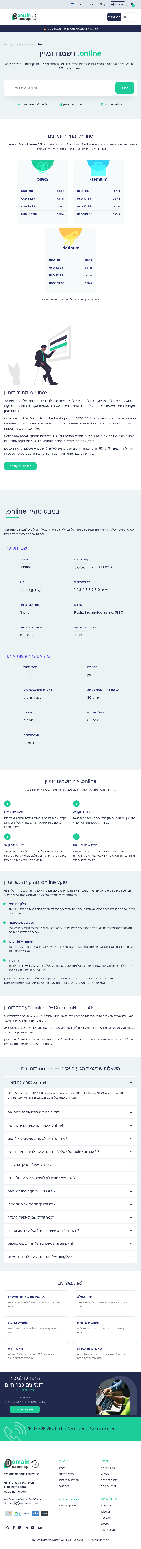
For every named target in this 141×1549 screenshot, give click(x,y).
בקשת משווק (23, 1409)
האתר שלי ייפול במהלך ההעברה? (32, 1164)
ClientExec (108, 1530)
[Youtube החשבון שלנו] (40, 1527)
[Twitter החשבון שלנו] (19, 1527)
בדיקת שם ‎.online (20, 466)
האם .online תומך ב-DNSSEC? (32, 1191)
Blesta (105, 1524)
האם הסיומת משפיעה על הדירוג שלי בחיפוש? (41, 1243)
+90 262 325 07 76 (45, 1429)
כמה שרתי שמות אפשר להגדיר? (31, 1217)
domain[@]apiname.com (21, 1503)
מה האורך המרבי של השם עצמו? (32, 1204)
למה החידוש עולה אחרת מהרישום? (33, 1112)
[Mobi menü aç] (6, 17)
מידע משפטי (66, 1474)
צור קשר (64, 1486)
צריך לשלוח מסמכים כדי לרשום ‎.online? (37, 1138)
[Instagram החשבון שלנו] (32, 1527)
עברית (77, 4)
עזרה (90, 4)
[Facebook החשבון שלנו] (14, 1527)
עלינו (62, 1468)
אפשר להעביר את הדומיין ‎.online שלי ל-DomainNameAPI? (53, 1151)
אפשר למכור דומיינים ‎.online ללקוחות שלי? (40, 1256)
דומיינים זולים (108, 1486)
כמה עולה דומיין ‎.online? (27, 1082)
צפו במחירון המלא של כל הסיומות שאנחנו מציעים (70, 299)
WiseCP (106, 1512)
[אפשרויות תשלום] (29, 1514)
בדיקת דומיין (108, 1468)
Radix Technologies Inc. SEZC (98, 612)
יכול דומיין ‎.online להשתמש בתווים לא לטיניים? (42, 1177)
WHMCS (106, 1506)
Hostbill (106, 1518)
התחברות (119, 4)
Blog (102, 4)
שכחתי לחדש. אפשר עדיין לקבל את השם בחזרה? (43, 1230)
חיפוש (125, 88)
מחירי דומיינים (109, 1480)
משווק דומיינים (67, 1506)
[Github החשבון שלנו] (7, 1527)
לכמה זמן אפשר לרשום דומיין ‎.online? (36, 1125)
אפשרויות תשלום (69, 1480)
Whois (105, 1474)
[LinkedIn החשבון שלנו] (26, 1527)
